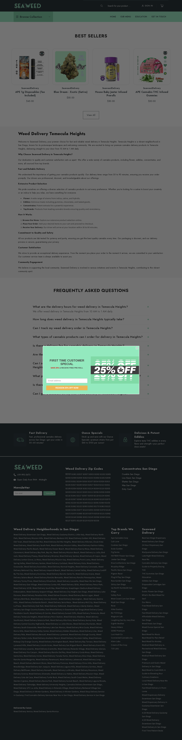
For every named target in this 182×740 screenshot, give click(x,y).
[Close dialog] (137, 348)
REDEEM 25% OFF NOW (66, 388)
